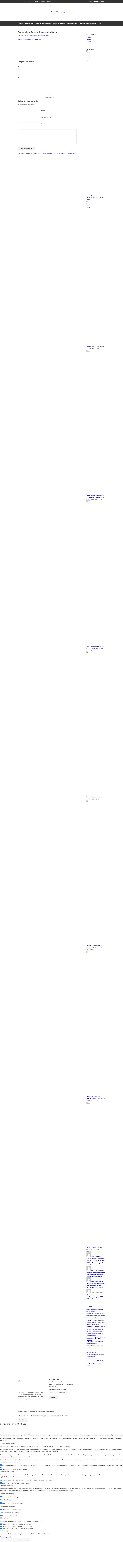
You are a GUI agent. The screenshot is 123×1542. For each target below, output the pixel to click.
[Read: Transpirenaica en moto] (88, 653)
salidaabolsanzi (92, 1352)
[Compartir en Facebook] (20, 64)
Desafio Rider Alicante (99, 1320)
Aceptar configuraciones (7, 1540)
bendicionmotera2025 (99, 1313)
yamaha (88, 1365)
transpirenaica (102, 1354)
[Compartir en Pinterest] (20, 72)
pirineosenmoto (95, 1333)
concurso (89, 1320)
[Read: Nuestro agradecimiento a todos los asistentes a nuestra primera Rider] (88, 351)
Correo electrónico (46, 117)
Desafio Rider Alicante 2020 (94, 346)
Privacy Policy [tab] (4, 1531)
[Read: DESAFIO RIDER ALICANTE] (88, 1103)
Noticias (88, 39)
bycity (99, 1315)
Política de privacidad (6, 1537)
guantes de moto (90, 1329)
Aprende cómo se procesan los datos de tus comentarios (59, 153)
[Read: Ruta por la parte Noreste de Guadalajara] (88, 801)
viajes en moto (96, 1363)
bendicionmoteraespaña (91, 1315)
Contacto (103, 1)
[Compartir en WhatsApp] (20, 69)
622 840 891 (36, 1)
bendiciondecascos (98, 1309)
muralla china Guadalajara (98, 1331)
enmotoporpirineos (95, 1324)
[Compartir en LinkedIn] (20, 75)
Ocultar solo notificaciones (22, 1540)
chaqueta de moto (99, 1318)
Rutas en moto (95, 1339)
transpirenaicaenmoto (91, 1361)
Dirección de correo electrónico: (57, 1389)
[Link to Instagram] (21, 1)
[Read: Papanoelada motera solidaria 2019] (88, 61)
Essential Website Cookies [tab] (7, 1443)
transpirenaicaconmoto (91, 1358)
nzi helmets (89, 1333)
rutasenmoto (98, 1341)
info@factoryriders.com (45, 1)
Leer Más (24, 1420)
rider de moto (95, 1335)
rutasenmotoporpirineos (91, 1350)
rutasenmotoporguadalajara (92, 1345)
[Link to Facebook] (18, 1)
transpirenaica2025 (90, 1356)
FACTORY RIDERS (44, 35)
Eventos (88, 37)
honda (96, 1329)
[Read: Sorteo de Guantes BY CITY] (88, 502)
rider (88, 1335)
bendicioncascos (90, 1309)
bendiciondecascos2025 (91, 1311)
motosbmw (88, 1331)
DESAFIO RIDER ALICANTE (94, 1247)
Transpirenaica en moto (92, 797)
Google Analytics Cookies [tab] (7, 1471)
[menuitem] (94, 1)
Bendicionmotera (90, 1313)
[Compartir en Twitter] (20, 66)
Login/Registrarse (93, 1)
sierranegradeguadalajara (92, 1354)
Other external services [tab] (6, 1485)
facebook (89, 1326)
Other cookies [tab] (4, 1518)
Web (42, 124)
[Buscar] (104, 23)
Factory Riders (99, 1326)
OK (19, 1420)
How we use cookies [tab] (5, 1432)
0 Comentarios (33, 35)
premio (101, 1333)
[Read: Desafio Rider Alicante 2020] (88, 208)
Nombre (43, 110)
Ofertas (88, 41)
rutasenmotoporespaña (91, 1343)
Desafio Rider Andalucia (91, 1322)
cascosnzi (92, 1318)
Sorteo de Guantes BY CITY (94, 646)
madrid (100, 1329)
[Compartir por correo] (20, 77)
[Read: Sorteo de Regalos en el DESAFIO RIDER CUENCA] (88, 952)
